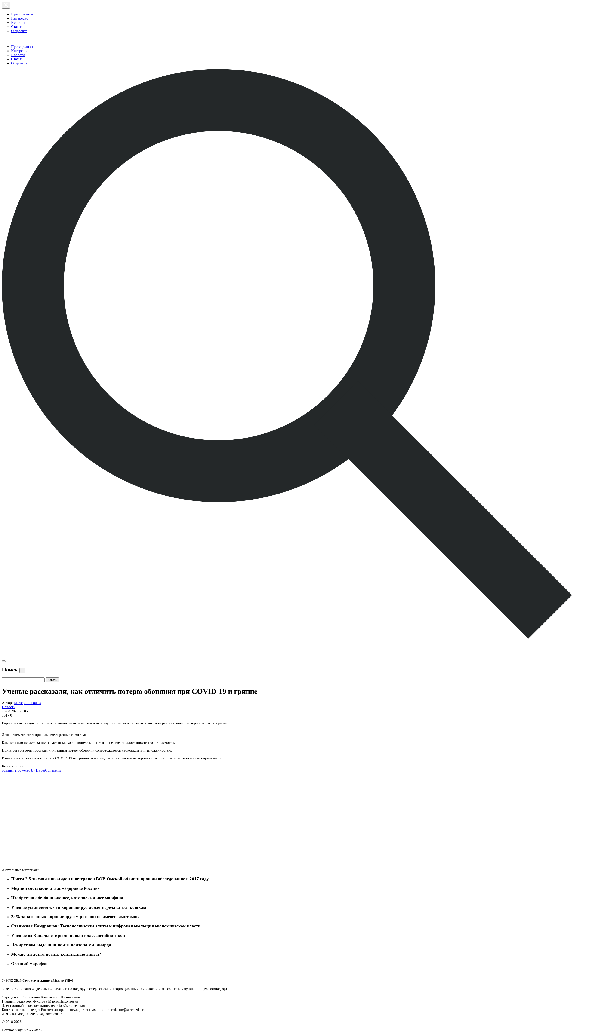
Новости (18, 22)
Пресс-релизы (22, 14)
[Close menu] (6, 5)
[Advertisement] (36, 821)
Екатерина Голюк (27, 703)
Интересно (19, 18)
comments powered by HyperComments (31, 770)
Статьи (16, 27)
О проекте (19, 31)
